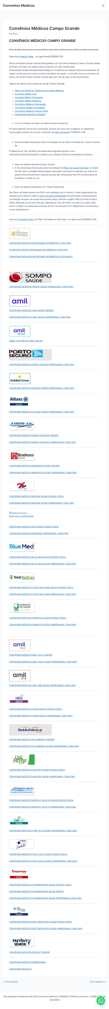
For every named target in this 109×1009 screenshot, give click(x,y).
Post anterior (10, 982)
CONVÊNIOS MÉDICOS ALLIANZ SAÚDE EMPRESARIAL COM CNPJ (41, 412)
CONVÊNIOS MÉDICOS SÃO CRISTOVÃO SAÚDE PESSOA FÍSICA (40, 922)
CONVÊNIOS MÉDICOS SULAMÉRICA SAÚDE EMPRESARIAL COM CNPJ (44, 746)
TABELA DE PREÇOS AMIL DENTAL (26, 341)
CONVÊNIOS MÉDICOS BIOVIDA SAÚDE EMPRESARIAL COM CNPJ (41, 503)
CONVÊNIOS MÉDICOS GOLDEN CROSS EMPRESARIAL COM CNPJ (41, 388)
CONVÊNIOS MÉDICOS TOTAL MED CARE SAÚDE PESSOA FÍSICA (41, 587)
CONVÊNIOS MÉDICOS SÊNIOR (30, 114)
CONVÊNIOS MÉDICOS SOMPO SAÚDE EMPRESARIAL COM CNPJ (41, 286)
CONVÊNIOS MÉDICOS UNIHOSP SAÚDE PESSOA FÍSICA (37, 770)
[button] (101, 1001)
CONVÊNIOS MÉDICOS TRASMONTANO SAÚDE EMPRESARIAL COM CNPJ (45, 898)
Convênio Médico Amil (25, 94)
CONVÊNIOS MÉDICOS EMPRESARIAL (27, 962)
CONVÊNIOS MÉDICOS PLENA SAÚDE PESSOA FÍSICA (35, 709)
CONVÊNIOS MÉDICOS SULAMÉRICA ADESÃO (31, 739)
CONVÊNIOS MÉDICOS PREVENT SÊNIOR (29, 952)
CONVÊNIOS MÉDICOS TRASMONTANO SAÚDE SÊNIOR (36, 891)
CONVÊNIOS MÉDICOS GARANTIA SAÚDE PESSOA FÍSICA (37, 618)
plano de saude (61, 132)
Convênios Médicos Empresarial (30, 104)
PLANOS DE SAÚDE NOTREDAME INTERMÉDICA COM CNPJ (38, 250)
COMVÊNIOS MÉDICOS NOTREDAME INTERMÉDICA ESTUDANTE (41, 256)
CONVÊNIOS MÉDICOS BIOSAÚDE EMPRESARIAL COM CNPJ (39, 533)
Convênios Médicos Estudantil (30, 107)
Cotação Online (26, 56)
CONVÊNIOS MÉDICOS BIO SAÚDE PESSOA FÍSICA (34, 527)
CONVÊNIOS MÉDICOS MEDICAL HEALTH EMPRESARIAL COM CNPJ (42, 807)
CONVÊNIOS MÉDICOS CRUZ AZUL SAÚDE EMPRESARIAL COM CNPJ (43, 861)
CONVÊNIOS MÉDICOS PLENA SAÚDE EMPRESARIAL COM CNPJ (40, 716)
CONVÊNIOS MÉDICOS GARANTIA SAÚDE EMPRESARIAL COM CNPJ (42, 624)
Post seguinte (98, 982)
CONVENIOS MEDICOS (20, 969)
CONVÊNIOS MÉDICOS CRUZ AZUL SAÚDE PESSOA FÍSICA (38, 854)
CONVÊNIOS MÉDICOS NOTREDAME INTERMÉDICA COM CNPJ (40, 243)
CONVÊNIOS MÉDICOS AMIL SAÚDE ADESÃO (31, 310)
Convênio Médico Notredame (29, 97)
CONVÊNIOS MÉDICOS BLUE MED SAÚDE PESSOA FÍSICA (37, 557)
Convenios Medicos (19, 5)
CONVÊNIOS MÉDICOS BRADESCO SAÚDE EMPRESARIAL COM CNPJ (43, 472)
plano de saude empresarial (52, 196)
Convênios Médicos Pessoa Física (31, 111)
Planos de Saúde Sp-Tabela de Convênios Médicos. (39, 90)
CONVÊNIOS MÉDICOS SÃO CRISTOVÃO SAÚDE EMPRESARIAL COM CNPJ (45, 928)
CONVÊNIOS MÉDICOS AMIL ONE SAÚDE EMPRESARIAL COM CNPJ (42, 685)
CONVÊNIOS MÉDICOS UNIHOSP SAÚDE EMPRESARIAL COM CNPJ (42, 776)
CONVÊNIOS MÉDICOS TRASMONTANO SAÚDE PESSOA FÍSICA (40, 885)
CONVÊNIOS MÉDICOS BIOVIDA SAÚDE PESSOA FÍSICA (36, 496)
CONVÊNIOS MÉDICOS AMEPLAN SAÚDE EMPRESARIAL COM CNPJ (42, 442)
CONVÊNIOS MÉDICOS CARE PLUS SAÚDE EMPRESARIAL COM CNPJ (43, 830)
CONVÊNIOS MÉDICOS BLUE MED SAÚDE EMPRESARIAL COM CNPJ (42, 564)
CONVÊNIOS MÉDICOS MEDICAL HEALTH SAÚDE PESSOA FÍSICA (41, 800)
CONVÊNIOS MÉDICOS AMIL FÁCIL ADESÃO (30, 655)
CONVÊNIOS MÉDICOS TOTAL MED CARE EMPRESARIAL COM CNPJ (42, 594)
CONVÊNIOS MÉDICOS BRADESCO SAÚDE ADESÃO (34, 466)
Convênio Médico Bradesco (28, 101)
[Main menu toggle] (103, 6)
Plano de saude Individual (76, 168)
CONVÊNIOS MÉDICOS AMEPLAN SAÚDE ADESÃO (34, 435)
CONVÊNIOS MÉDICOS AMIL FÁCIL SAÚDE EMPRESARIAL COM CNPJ (43, 662)
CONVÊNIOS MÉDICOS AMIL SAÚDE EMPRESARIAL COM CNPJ (40, 317)
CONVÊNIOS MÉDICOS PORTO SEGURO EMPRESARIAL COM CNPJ (41, 364)
